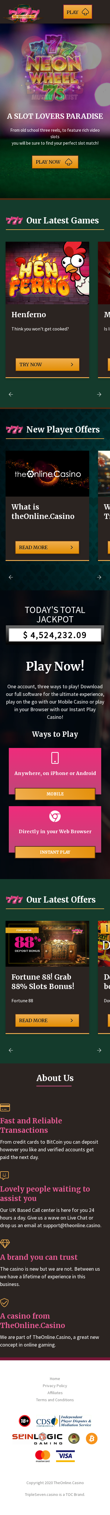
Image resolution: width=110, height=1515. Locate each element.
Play (72, 12)
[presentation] (11, 394)
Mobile (55, 793)
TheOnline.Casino (69, 1482)
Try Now (30, 365)
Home (55, 1378)
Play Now (48, 162)
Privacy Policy (55, 1385)
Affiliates (55, 1392)
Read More (33, 547)
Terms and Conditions (55, 1399)
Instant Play (55, 852)
